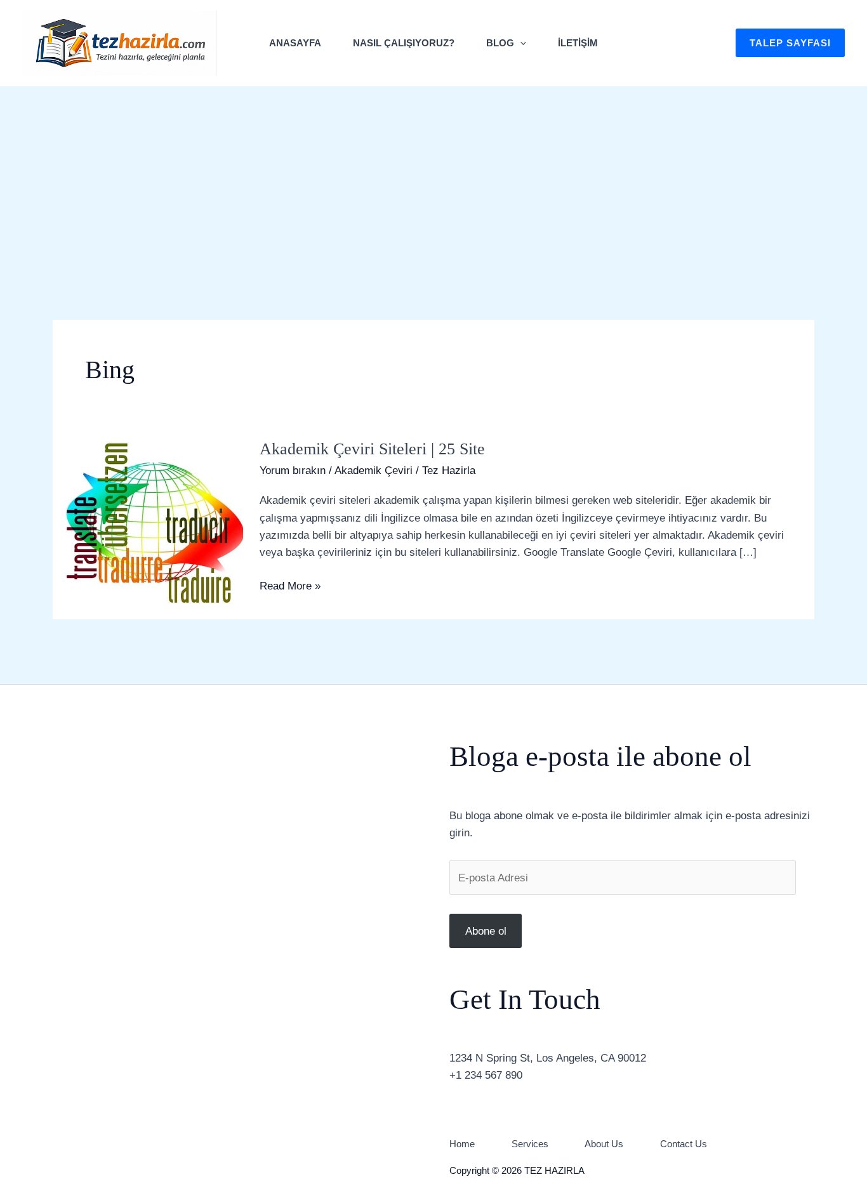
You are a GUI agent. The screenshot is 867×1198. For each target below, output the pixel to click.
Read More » (290, 584)
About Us (604, 1143)
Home (462, 1143)
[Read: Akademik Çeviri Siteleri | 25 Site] (148, 521)
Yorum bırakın (293, 470)
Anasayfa (295, 42)
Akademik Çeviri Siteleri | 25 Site (372, 449)
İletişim (578, 42)
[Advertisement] (433, 181)
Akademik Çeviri (373, 470)
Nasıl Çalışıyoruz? (403, 42)
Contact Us (683, 1143)
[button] (520, 43)
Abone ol (485, 931)
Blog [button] (500, 42)
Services (530, 1143)
